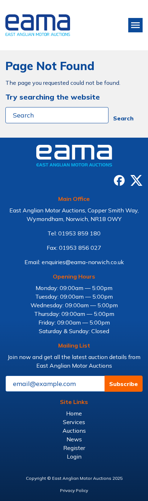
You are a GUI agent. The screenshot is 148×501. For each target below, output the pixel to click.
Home (74, 413)
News (74, 439)
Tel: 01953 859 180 (74, 233)
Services (74, 422)
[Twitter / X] (136, 180)
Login (74, 456)
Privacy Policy (74, 490)
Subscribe (123, 383)
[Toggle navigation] (135, 25)
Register (74, 447)
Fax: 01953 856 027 (74, 247)
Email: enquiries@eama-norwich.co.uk (74, 262)
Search (123, 118)
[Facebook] (119, 180)
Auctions (74, 430)
